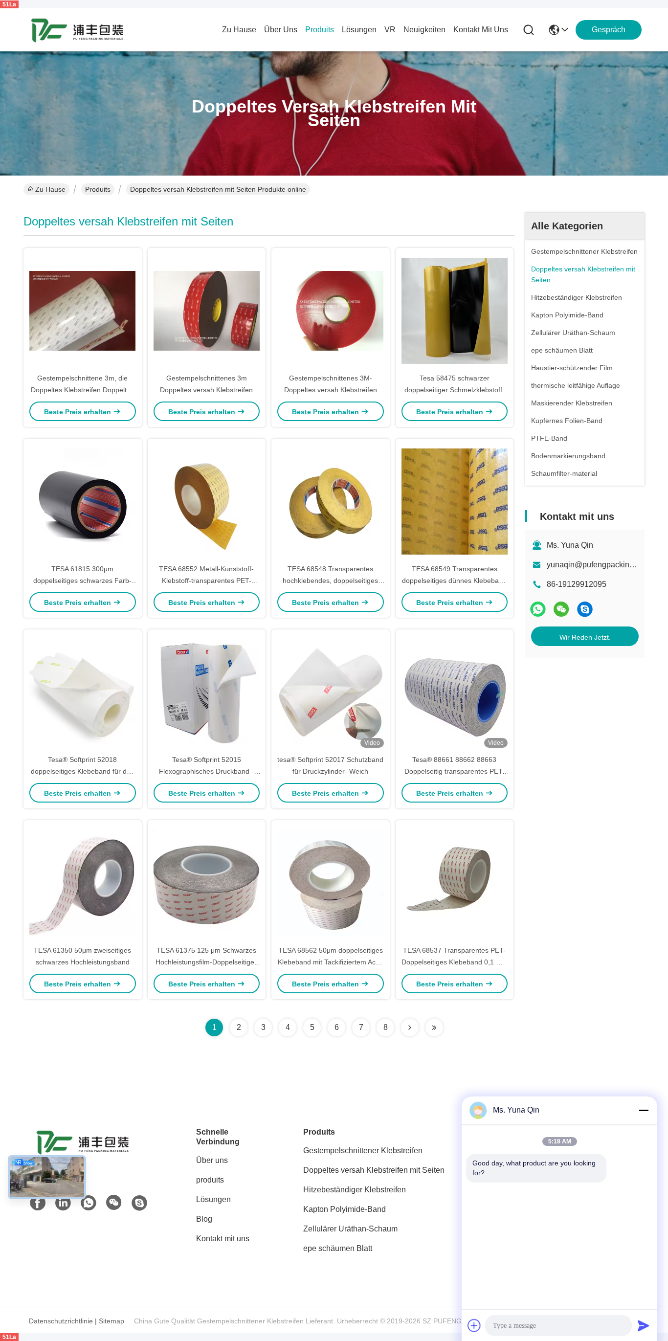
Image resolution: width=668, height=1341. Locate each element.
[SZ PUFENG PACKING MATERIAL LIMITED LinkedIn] (63, 1203)
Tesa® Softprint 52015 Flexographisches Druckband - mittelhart (206, 771)
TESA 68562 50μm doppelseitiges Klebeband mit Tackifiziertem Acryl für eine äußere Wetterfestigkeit (330, 962)
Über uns (280, 29)
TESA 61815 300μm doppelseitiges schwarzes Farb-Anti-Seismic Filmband (82, 580)
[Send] (643, 1325)
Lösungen (213, 1199)
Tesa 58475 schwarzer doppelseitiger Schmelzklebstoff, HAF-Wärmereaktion (454, 389)
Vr (390, 29)
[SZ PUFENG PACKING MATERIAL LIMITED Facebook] (37, 1203)
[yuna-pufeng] (585, 609)
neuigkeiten (424, 29)
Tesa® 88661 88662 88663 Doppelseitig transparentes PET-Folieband (454, 771)
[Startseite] (82, 1154)
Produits (98, 189)
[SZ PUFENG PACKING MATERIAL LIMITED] (77, 30)
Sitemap (111, 1321)
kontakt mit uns (480, 29)
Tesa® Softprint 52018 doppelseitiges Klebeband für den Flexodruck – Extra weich (82, 771)
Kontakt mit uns (222, 1238)
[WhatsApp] (538, 609)
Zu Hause (239, 29)
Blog (204, 1219)
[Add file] (474, 1325)
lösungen (359, 29)
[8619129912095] (88, 1203)
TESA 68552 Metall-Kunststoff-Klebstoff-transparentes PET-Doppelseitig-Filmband (206, 580)
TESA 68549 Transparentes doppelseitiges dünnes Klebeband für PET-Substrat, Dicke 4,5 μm (454, 580)
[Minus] (643, 1110)
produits (319, 29)
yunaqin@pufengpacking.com (598, 564)
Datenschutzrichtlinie (61, 1321)
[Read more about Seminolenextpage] (410, 1027)
